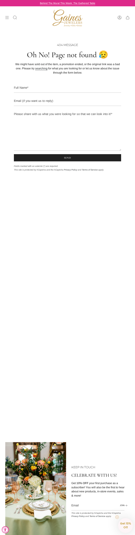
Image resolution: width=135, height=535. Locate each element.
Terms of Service (90, 170)
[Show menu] (7, 17)
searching (41, 68)
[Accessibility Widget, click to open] (5, 529)
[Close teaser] (117, 517)
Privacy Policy (70, 170)
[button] (125, 525)
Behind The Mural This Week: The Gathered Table (67, 3)
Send (67, 157)
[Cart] (128, 17)
